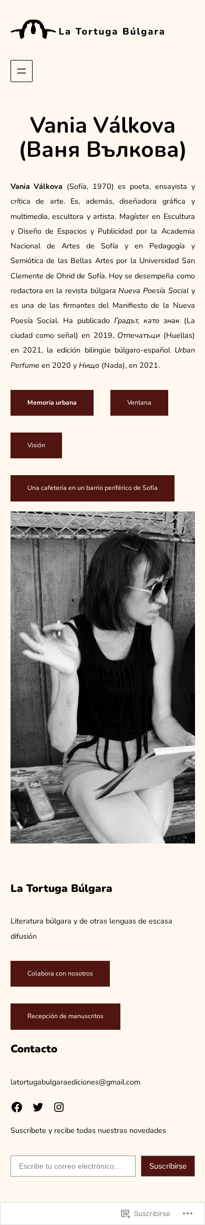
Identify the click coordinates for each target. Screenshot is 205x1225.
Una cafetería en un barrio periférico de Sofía (92, 488)
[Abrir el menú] (22, 71)
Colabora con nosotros (60, 973)
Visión (36, 445)
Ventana (139, 402)
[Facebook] (17, 1107)
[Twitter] (38, 1107)
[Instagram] (59, 1107)
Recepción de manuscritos (65, 1016)
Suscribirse (168, 1165)
